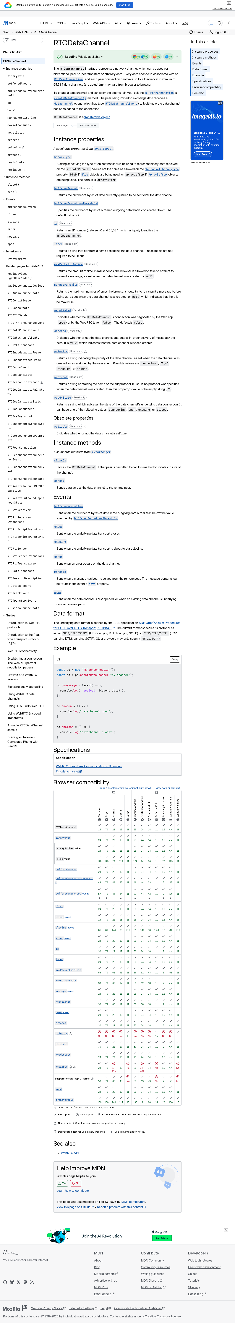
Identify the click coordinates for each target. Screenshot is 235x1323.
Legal (104, 1308)
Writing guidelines (152, 1274)
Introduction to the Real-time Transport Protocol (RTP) (24, 639)
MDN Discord (150, 1280)
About (98, 1260)
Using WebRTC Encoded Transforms (24, 716)
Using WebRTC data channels (21, 696)
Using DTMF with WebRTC (25, 706)
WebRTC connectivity (22, 651)
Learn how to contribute (73, 1190)
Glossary (194, 1287)
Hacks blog (195, 1294)
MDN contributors (133, 1202)
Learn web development (204, 1267)
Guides (192, 1274)
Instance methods (204, 57)
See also (198, 93)
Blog (185, 23)
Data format (200, 69)
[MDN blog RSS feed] (32, 1282)
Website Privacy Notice (47, 1308)
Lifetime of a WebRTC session (22, 677)
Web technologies (200, 1260)
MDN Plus (101, 1287)
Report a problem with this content (120, 1207)
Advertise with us (105, 1280)
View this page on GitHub (73, 1207)
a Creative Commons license (161, 1316)
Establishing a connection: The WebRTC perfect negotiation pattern (25, 663)
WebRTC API (70, 1153)
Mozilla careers (104, 1274)
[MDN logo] (10, 1252)
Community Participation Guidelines (138, 1308)
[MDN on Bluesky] (12, 1282)
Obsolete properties (73, 418)
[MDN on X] (18, 1282)
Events (197, 63)
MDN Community (152, 1260)
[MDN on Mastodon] (25, 1282)
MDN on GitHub (151, 1287)
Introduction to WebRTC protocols (23, 625)
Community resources (155, 1267)
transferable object (97, 117)
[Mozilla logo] (15, 1308)
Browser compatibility (206, 87)
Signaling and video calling (25, 687)
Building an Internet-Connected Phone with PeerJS (22, 741)
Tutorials (194, 1280)
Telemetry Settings (81, 1308)
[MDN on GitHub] (5, 1282)
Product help (102, 1294)
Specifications (201, 81)
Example (198, 75)
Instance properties (205, 51)
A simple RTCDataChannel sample (25, 727)
